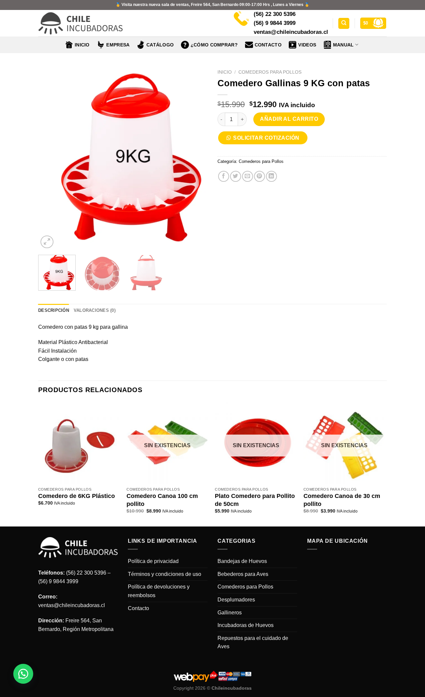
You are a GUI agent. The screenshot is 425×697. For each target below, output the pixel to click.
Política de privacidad (153, 561)
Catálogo (160, 44)
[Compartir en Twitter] (235, 176)
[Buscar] (343, 23)
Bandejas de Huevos (242, 561)
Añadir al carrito (289, 119)
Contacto (268, 44)
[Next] (196, 158)
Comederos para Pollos (269, 72)
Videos (307, 44)
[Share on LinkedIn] (271, 176)
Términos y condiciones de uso (164, 574)
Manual (343, 44)
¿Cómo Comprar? (214, 44)
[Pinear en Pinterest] (259, 176)
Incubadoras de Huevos (245, 625)
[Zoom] (47, 242)
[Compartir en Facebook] (223, 176)
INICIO (82, 44)
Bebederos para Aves (242, 574)
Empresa (117, 44)
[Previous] (50, 158)
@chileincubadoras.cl (79, 605)
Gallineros (229, 612)
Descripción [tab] (53, 310)
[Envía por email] (247, 176)
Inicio (224, 72)
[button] (265, 140)
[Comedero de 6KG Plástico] (79, 443)
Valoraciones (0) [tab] (95, 310)
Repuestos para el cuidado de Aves (252, 642)
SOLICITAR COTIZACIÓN (266, 138)
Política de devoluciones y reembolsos (159, 591)
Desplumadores (236, 599)
